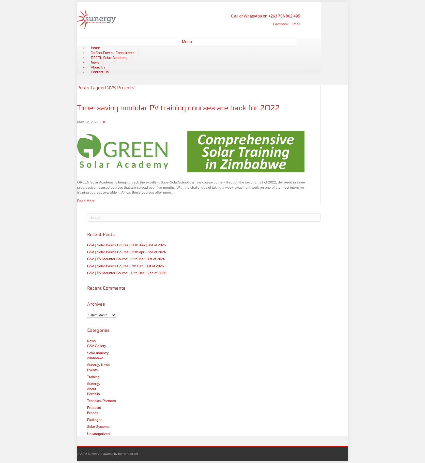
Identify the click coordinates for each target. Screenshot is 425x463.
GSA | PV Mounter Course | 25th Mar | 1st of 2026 (126, 259)
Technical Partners (101, 401)
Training (93, 377)
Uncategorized (98, 434)
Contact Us (100, 72)
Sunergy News (98, 365)
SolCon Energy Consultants (113, 53)
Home (95, 48)
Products (94, 408)
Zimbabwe (95, 358)
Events (92, 370)
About (91, 389)
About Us (98, 67)
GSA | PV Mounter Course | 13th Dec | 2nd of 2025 (126, 273)
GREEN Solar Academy (109, 58)
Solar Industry (98, 353)
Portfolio (93, 394)
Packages (94, 420)
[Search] (294, 41)
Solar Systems (98, 427)
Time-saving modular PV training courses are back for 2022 (178, 108)
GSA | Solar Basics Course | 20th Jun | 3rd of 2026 (126, 245)
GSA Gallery (96, 346)
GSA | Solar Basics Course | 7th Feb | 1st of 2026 (125, 266)
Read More (86, 201)
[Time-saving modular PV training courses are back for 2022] (190, 171)
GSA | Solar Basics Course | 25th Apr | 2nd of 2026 (126, 252)
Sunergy (93, 384)
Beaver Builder (128, 454)
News (95, 62)
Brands (92, 413)
